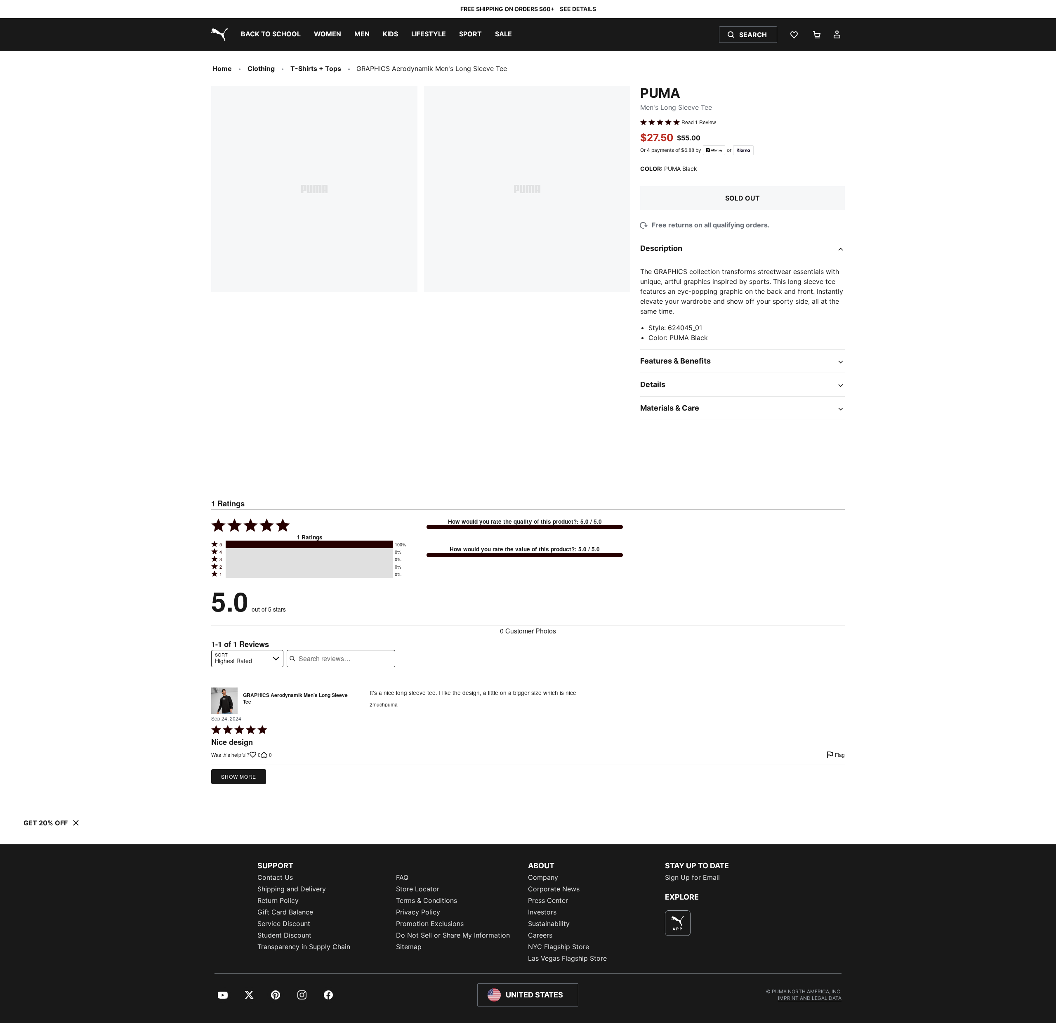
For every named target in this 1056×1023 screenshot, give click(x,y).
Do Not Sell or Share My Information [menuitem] (453, 935)
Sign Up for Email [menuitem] (692, 877)
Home (222, 68)
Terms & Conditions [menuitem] (426, 900)
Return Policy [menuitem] (278, 900)
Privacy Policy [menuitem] (418, 912)
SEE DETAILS (578, 8)
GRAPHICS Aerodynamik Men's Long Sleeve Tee (295, 698)
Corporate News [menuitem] (554, 889)
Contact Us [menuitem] (275, 877)
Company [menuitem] (543, 877)
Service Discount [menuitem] (283, 923)
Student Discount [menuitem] (284, 935)
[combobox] (247, 658)
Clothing (261, 68)
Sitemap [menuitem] (409, 947)
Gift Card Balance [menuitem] (285, 912)
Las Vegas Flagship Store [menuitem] (567, 958)
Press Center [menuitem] (548, 900)
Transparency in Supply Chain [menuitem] (303, 947)
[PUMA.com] (217, 34)
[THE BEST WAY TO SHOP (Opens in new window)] (678, 923)
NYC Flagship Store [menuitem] (558, 947)
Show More (238, 776)
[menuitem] (270, 35)
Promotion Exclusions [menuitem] (430, 923)
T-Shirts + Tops (315, 68)
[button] (309, 544)
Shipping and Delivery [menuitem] (291, 889)
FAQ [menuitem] (402, 877)
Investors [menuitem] (542, 912)
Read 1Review (698, 122)
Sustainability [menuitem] (549, 923)
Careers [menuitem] (540, 935)
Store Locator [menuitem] (417, 889)
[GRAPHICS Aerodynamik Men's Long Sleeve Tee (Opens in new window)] (224, 701)
